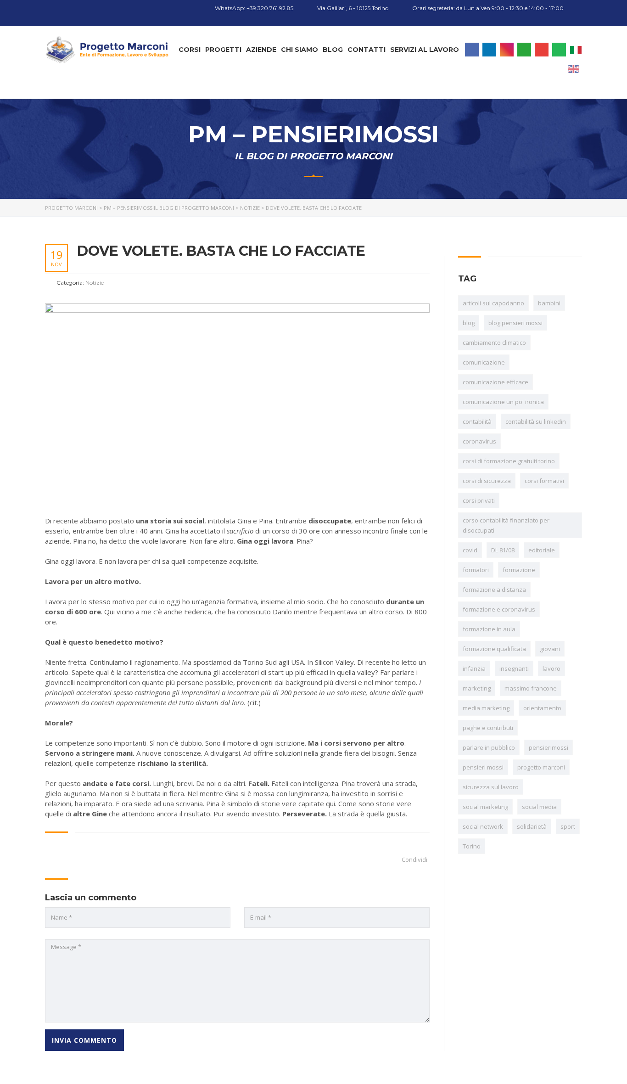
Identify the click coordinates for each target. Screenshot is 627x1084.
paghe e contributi (488, 728)
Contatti (366, 49)
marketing (477, 688)
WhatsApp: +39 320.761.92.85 (253, 8)
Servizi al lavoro (424, 49)
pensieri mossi (483, 767)
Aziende (261, 49)
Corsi (190, 49)
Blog (333, 49)
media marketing (486, 708)
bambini (549, 303)
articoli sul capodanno (493, 303)
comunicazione (484, 362)
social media (539, 807)
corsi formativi (544, 481)
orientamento (542, 708)
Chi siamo (299, 49)
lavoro (551, 668)
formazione (519, 570)
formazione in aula (489, 629)
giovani (550, 649)
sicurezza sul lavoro (491, 787)
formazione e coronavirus (499, 609)
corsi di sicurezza (487, 481)
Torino (472, 846)
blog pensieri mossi (515, 323)
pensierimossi (548, 747)
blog (469, 323)
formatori (476, 570)
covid (470, 550)
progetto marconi (541, 767)
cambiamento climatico (494, 342)
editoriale (541, 550)
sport (567, 826)
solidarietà (532, 826)
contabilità (477, 421)
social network (483, 826)
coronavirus (479, 441)
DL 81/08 (503, 550)
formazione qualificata (494, 649)
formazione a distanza (494, 589)
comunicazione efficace (495, 382)
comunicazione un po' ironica (503, 402)
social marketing (485, 807)
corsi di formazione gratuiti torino (509, 461)
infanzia (474, 668)
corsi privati (479, 500)
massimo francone (530, 688)
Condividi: (415, 859)
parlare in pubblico (489, 747)
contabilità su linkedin (535, 421)
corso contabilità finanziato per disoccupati (506, 525)
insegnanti (514, 668)
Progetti (223, 49)
